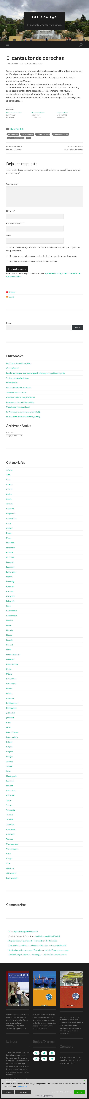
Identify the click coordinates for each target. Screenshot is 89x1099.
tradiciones (10, 829)
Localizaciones (12, 664)
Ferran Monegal (43, 134)
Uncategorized (12, 844)
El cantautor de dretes (14, 113)
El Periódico (13, 134)
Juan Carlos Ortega (16, 138)
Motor (8, 669)
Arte (8, 475)
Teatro (8, 805)
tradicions (10, 834)
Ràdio (8, 722)
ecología (9, 552)
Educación (10, 567)
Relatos (9, 742)
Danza (8, 538)
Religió (9, 747)
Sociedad (9, 781)
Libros (8, 649)
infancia (9, 640)
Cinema (9, 484)
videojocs (10, 868)
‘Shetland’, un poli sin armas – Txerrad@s (24, 955)
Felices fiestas (11, 382)
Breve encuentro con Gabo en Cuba (20, 402)
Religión (9, 751)
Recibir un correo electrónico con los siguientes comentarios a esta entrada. (43, 256)
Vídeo (8, 863)
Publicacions (11, 708)
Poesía (9, 688)
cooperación (11, 518)
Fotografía (10, 596)
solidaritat (10, 795)
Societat (9, 786)
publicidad (10, 713)
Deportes (10, 543)
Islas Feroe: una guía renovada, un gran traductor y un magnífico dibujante (35, 373)
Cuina (8, 523)
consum (9, 504)
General (9, 620)
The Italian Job (51, 941)
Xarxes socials (11, 878)
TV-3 (28, 138)
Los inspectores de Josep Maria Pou (20, 397)
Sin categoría (11, 776)
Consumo (10, 508)
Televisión (20, 129)
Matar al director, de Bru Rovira (18, 387)
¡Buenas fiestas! (12, 368)
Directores (10, 547)
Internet (9, 645)
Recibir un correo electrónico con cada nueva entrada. (33, 261)
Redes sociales (12, 737)
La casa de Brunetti (58, 945)
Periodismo (10, 683)
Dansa (8, 533)
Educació (9, 562)
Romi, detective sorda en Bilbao (18, 363)
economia (10, 557)
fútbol (8, 606)
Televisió (9, 815)
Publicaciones (11, 703)
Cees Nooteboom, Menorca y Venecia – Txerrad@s (29, 945)
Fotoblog (9, 591)
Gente (8, 625)
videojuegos (11, 873)
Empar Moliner (62, 113)
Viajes (8, 854)
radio (8, 727)
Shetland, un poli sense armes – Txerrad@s (25, 950)
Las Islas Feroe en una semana (56, 950)
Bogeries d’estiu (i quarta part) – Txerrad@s (26, 941)
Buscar (9, 323)
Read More (22, 1086)
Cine (8, 479)
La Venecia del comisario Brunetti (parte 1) (23, 417)
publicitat (10, 718)
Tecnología (10, 810)
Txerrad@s (44, 17)
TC (22, 64)
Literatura (10, 659)
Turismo (9, 839)
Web (8, 235)
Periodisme (10, 679)
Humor (13, 129)
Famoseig (10, 581)
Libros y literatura (13, 654)
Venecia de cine (12, 849)
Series (8, 771)
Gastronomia (11, 611)
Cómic (8, 499)
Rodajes (9, 756)
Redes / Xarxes (12, 732)
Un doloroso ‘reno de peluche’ (18, 407)
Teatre (8, 800)
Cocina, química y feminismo (17, 378)
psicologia (10, 698)
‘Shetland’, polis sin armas (16, 392)
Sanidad (9, 761)
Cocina (9, 494)
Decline (8, 1092)
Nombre (10, 211)
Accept (79, 1092)
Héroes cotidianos (38, 113)
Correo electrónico (15, 223)
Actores (9, 470)
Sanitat (9, 766)
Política (9, 693)
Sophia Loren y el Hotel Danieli (25, 931)
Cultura (9, 528)
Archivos (9, 432)
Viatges (9, 858)
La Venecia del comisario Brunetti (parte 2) (23, 412)
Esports (9, 576)
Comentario (12, 184)
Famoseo (10, 586)
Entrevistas (10, 572)
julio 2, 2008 (12, 64)
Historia (9, 630)
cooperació (10, 513)
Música (9, 674)
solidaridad (10, 790)
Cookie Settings (23, 1092)
